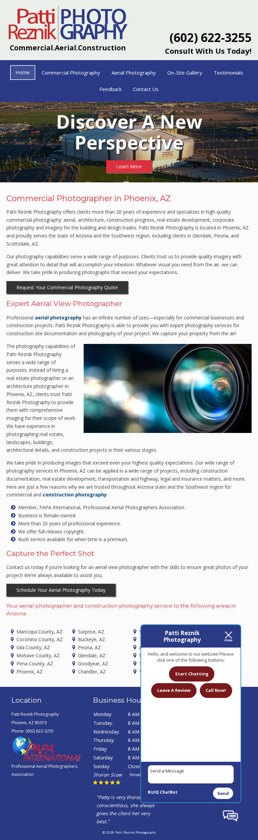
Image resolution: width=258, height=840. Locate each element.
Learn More (129, 166)
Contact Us (146, 89)
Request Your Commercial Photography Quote (67, 287)
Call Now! (216, 690)
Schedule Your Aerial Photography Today (60, 590)
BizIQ (153, 792)
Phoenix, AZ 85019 (29, 722)
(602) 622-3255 (211, 37)
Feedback (110, 89)
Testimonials (228, 72)
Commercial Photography (71, 72)
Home (22, 72)
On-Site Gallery (184, 72)
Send (223, 793)
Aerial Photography (134, 72)
